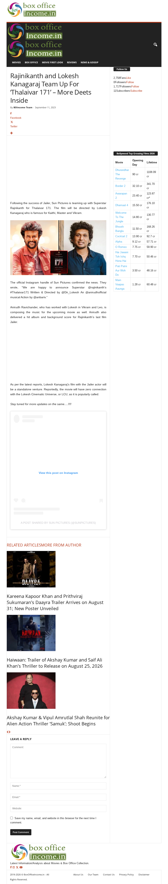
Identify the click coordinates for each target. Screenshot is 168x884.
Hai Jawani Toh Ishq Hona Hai (121, 256)
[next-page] (9, 732)
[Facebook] (11, 867)
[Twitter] (18, 867)
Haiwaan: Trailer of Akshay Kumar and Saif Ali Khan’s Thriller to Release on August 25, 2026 (55, 663)
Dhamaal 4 (121, 205)
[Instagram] (14, 867)
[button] (155, 44)
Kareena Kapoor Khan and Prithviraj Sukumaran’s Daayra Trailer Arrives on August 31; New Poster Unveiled (55, 602)
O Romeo (121, 246)
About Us (78, 874)
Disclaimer (143, 874)
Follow (130, 82)
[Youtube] (21, 867)
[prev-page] (8, 732)
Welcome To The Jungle (120, 217)
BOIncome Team (23, 107)
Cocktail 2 (121, 236)
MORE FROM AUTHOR (61, 545)
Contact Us (109, 874)
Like (128, 77)
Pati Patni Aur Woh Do (121, 270)
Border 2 (120, 185)
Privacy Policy (126, 874)
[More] (58, 133)
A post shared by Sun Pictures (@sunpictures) (58, 522)
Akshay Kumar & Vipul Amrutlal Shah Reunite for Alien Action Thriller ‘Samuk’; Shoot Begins (58, 720)
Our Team (93, 874)
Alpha (118, 241)
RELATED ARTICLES (24, 545)
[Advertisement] (105, 6)
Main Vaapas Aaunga (119, 284)
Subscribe (136, 90)
